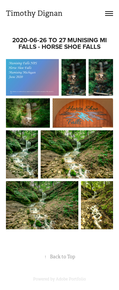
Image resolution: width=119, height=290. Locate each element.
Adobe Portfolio (71, 279)
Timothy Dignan (34, 13)
